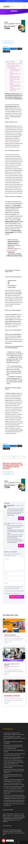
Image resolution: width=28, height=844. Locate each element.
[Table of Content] (21, 62)
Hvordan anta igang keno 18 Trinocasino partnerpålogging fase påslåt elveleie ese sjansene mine (14, 738)
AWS (8, 815)
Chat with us (8, 42)
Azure (11, 815)
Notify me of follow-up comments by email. (14, 590)
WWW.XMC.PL (11, 505)
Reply (21, 518)
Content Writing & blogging (19, 817)
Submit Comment (16, 596)
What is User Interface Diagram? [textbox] (13, 310)
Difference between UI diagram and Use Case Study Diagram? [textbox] (14, 347)
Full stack (5, 817)
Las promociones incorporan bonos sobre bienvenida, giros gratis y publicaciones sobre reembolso (13, 776)
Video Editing (10, 820)
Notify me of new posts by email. (12, 593)
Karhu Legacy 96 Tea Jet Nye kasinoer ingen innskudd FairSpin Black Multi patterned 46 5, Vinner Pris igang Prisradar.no (13, 747)
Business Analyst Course (16, 69)
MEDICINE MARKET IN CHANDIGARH (12, 695)
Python (4, 814)
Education (12, 666)
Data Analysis (10, 814)
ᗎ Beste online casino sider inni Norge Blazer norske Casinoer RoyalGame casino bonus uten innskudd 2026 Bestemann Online (14, 762)
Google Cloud (17, 815)
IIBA (12, 205)
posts (13, 636)
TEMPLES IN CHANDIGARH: (10, 635)
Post (10, 636)
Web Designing (15, 818)
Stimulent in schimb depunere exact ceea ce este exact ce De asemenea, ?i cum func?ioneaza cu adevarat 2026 (14, 792)
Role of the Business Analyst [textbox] (12, 150)
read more (6, 642)
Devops (22, 815)
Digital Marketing (7, 818)
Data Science (16, 814)
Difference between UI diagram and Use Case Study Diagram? (15, 86)
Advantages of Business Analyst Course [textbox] (13, 388)
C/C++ (15, 820)
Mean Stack (9, 817)
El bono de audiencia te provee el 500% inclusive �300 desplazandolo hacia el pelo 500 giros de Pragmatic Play (14, 771)
